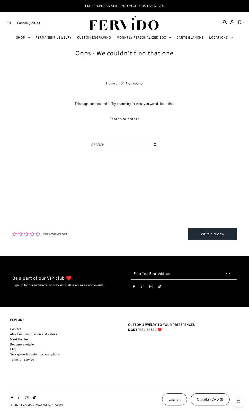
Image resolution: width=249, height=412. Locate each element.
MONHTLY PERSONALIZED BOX (141, 37)
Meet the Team (20, 339)
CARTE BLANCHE (190, 37)
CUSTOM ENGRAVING (94, 37)
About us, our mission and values (33, 334)
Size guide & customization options (35, 354)
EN (9, 23)
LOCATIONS (218, 37)
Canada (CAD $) (28, 23)
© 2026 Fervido (21, 405)
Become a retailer (22, 344)
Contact (15, 329)
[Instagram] (151, 287)
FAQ (13, 349)
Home (110, 83)
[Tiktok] (159, 287)
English (175, 399)
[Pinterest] (142, 287)
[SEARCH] (225, 22)
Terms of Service (22, 359)
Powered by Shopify (49, 405)
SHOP (20, 37)
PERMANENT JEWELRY (53, 37)
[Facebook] (134, 287)
